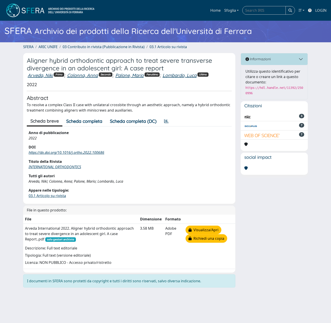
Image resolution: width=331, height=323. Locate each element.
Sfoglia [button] (230, 10)
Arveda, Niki (40, 75)
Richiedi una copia (208, 238)
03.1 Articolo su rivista (168, 46)
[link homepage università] (50, 10)
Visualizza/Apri (205, 229)
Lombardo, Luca (180, 75)
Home (215, 10)
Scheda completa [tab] (84, 121)
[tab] (166, 121)
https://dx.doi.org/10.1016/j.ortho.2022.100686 (66, 152)
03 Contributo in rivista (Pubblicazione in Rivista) (104, 46)
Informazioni (260, 59)
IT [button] (300, 10)
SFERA (28, 46)
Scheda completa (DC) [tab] (133, 121)
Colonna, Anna (82, 75)
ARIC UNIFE (48, 46)
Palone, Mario (129, 75)
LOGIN (320, 10)
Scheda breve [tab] (44, 121)
